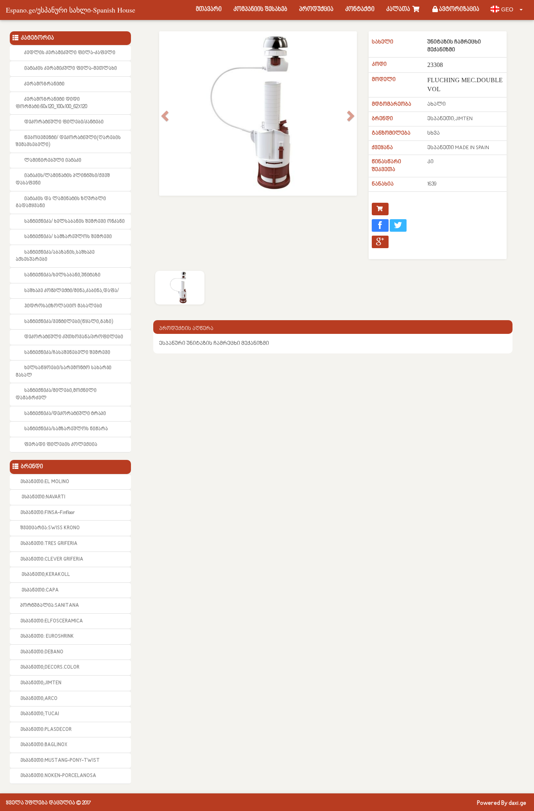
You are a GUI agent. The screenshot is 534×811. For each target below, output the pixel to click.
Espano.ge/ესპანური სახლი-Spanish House (70, 9)
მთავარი (209, 9)
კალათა (399, 9)
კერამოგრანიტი (44, 84)
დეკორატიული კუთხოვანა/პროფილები (73, 337)
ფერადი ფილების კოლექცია (60, 445)
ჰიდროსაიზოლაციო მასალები (63, 306)
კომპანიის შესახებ (260, 9)
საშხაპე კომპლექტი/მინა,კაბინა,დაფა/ (71, 291)
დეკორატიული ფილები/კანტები (64, 122)
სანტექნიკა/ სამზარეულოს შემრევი (68, 237)
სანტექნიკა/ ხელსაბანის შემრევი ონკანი (74, 221)
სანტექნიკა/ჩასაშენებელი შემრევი (67, 353)
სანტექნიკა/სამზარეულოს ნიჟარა (66, 429)
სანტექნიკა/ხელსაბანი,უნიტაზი (62, 275)
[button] (164, 113)
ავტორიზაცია (458, 9)
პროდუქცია (316, 9)
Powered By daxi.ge (501, 803)
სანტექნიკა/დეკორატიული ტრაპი (65, 414)
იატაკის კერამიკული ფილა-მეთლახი (70, 68)
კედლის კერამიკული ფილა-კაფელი (69, 53)
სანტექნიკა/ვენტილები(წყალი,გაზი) (68, 322)
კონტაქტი (360, 9)
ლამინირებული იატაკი (52, 160)
